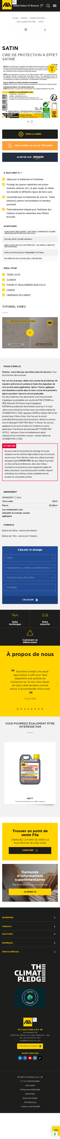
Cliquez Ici (30, 892)
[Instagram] (35, 1058)
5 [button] (31, 709)
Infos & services (10, 952)
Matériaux (7, 943)
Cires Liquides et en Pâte (26, 22)
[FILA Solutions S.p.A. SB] (9, 4)
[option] (30, 90)
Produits (24, 18)
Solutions (7, 934)
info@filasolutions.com (30, 1040)
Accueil (15, 18)
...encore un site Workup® (30, 1107)
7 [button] (38, 709)
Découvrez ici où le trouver (33, 146)
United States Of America (26, 5)
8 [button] (42, 709)
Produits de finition (37, 18)
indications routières (29, 1046)
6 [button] (35, 709)
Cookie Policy (30, 1094)
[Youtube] (30, 1058)
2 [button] (31, 121)
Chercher (28, 850)
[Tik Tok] (40, 1058)
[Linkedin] (20, 1058)
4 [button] (28, 709)
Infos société (30, 1085)
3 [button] (24, 709)
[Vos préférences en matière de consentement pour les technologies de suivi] (55, 1134)
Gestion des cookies (30, 1098)
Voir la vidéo (33, 134)
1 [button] (28, 121)
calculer (28, 600)
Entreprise (7, 917)
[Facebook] (25, 1058)
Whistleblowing (30, 1102)
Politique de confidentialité (30, 1090)
